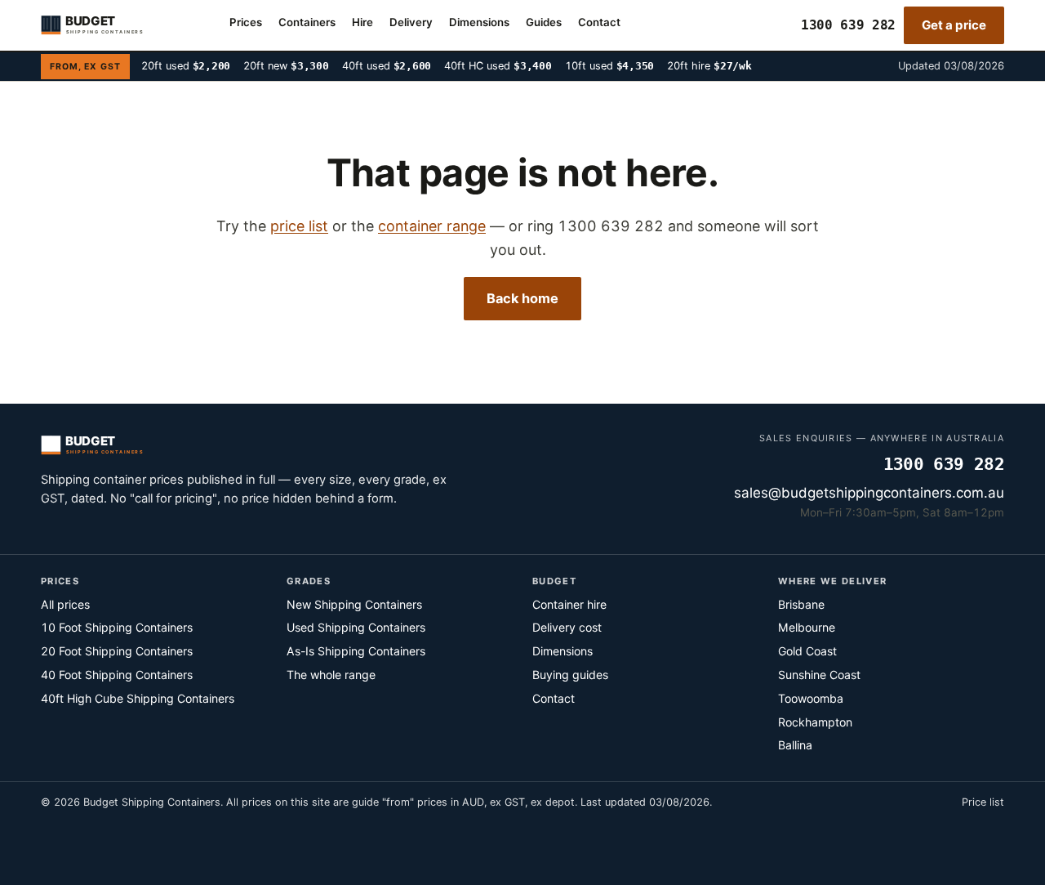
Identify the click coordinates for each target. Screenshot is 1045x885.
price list (299, 226)
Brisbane (801, 604)
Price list (983, 802)
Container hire (569, 604)
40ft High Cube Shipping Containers (137, 698)
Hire (362, 22)
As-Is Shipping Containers (356, 651)
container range (432, 226)
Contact (599, 22)
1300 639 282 (848, 25)
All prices (65, 604)
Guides (544, 22)
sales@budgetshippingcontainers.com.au (869, 493)
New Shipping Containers (354, 604)
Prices (245, 22)
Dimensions (479, 22)
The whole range (331, 675)
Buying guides (570, 675)
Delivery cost (567, 627)
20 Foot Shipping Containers (117, 651)
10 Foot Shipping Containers (117, 627)
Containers (307, 22)
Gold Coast (807, 651)
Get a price (954, 25)
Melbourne (806, 627)
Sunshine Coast (819, 675)
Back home (522, 298)
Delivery (411, 22)
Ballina (795, 745)
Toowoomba (810, 698)
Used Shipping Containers (356, 627)
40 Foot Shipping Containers (117, 675)
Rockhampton (815, 722)
